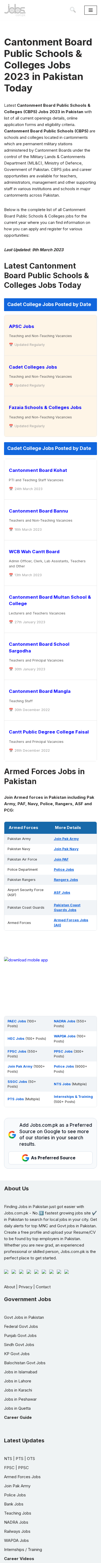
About (9, 1286)
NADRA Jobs (16, 1522)
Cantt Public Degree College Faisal (49, 732)
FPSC (9, 1467)
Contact (43, 1286)
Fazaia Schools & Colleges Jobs (45, 407)
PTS (19, 1458)
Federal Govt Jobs (21, 1326)
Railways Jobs (17, 1531)
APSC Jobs (21, 326)
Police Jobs (15, 1494)
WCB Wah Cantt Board (34, 551)
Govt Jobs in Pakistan (24, 1317)
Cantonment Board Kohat (38, 470)
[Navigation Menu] (90, 10)
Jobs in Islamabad (20, 1371)
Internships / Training (23, 1549)
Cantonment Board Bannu (38, 511)
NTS (8, 1458)
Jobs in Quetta (17, 1408)
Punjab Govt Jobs (20, 1335)
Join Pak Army (17, 1485)
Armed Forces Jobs (22, 1476)
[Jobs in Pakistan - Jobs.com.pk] (15, 10)
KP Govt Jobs (17, 1353)
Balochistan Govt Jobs (25, 1362)
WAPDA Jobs (16, 1540)
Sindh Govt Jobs (19, 1344)
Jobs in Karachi (18, 1390)
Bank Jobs (13, 1504)
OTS (31, 1458)
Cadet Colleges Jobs (33, 367)
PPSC (23, 1467)
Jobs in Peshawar (20, 1399)
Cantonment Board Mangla (40, 691)
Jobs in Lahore (17, 1381)
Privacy (25, 1286)
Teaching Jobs (17, 1513)
